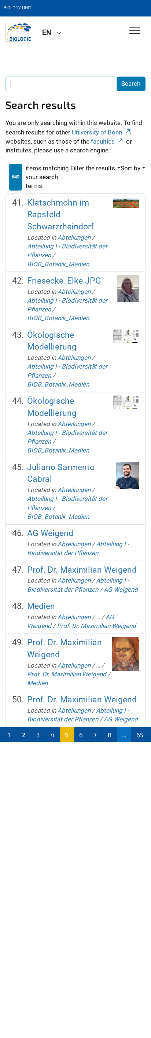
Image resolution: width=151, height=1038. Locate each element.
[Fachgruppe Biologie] (18, 32)
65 (139, 734)
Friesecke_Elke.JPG (64, 281)
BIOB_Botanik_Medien (58, 264)
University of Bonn (97, 132)
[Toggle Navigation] (134, 31)
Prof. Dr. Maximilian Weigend (82, 570)
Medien (41, 606)
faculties (103, 141)
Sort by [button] (130, 168)
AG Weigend (50, 533)
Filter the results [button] (92, 168)
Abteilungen (74, 237)
